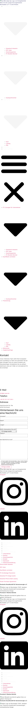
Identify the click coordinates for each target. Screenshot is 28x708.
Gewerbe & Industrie (11, 48)
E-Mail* (2, 425)
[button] (14, 178)
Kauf (7, 141)
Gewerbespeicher (11, 52)
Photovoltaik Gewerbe (6, 564)
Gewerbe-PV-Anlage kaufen (8, 576)
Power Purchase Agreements (8, 581)
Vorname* (3, 416)
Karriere (5, 544)
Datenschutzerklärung (9, 552)
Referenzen (6, 147)
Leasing (8, 143)
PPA (7, 145)
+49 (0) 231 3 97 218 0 (6, 399)
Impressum (6, 550)
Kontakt (5, 548)
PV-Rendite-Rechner (11, 54)
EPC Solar (9, 50)
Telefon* (2, 433)
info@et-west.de (4, 393)
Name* (2, 420)
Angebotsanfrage (8, 149)
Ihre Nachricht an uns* (6, 439)
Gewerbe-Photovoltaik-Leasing (9, 578)
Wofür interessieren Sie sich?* (8, 429)
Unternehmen (7, 543)
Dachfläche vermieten (6, 570)
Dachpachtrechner (11, 97)
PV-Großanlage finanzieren (7, 573)
